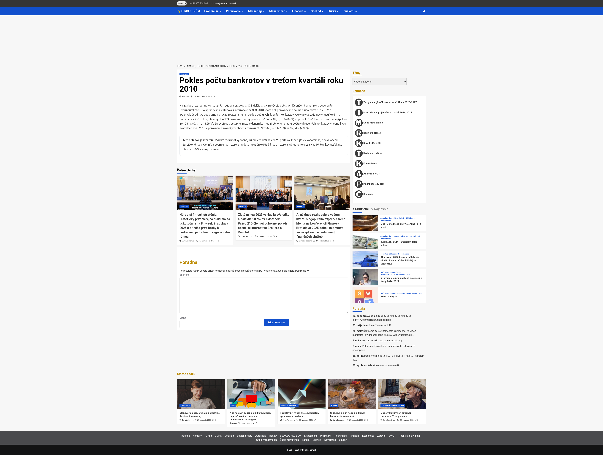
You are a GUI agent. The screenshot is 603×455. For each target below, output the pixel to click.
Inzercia (185, 97)
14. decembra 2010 (201, 97)
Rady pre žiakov (372, 132)
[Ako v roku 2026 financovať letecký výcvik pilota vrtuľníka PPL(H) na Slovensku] (365, 263)
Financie (297, 11)
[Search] (424, 11)
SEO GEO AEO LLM (290, 435)
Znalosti (348, 11)
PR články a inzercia (275, 144)
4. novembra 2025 (264, 237)
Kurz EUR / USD (372, 143)
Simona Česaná (246, 237)
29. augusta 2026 (204, 420)
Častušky (368, 194)
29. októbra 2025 (322, 241)
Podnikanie (233, 11)
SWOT (392, 435)
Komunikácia (370, 163)
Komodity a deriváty (397, 218)
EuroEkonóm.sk (188, 241)
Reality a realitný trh (289, 405)
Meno (182, 317)
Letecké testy (244, 435)
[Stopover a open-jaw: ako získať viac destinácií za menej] (201, 394)
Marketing (255, 11)
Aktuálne (384, 218)
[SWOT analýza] (365, 299)
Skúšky (343, 439)
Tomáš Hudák (187, 420)
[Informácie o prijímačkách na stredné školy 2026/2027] (365, 281)
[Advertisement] (301, 39)
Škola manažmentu (266, 439)
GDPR (218, 435)
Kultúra (306, 439)
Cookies (229, 435)
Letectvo (384, 254)
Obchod (316, 11)
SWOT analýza (388, 296)
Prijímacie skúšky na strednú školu (395, 275)
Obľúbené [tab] (361, 209)
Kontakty (197, 435)
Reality (273, 435)
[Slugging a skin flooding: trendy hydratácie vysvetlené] (352, 394)
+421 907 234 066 (199, 3)
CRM (233, 405)
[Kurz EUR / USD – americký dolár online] (365, 245)
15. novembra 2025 (206, 241)
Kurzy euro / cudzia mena (399, 236)
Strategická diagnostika (411, 293)
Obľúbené (410, 218)
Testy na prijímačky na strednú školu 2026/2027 (390, 102)
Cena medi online (373, 122)
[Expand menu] (220, 11)
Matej (234, 423)
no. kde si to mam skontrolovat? (381, 365)
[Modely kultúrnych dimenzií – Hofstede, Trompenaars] (402, 394)
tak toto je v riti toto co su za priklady (382, 340)
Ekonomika (211, 11)
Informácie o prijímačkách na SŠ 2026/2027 (387, 112)
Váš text (184, 274)
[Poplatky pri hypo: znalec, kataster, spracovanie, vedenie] (302, 394)
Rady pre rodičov (372, 153)
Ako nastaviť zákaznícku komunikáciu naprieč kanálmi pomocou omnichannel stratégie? (250, 416)
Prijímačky (325, 435)
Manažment (277, 11)
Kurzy (332, 11)
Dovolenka (330, 439)
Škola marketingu (289, 439)
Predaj (334, 405)
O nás (209, 435)
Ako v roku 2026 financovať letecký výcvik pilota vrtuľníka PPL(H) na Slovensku (399, 260)
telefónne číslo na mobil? (377, 325)
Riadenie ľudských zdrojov (392, 405)
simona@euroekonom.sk (224, 3)
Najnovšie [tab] (380, 209)
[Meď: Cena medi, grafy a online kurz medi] (365, 227)
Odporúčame (385, 221)
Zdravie (381, 435)
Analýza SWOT (371, 173)
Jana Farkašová (288, 420)
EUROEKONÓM (190, 11)
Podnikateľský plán (373, 183)
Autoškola (260, 435)
